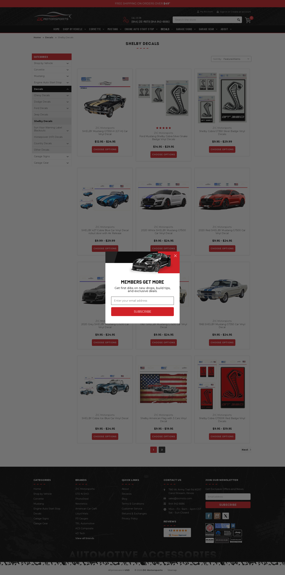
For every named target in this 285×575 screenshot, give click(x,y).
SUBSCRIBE (142, 311)
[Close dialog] (175, 256)
